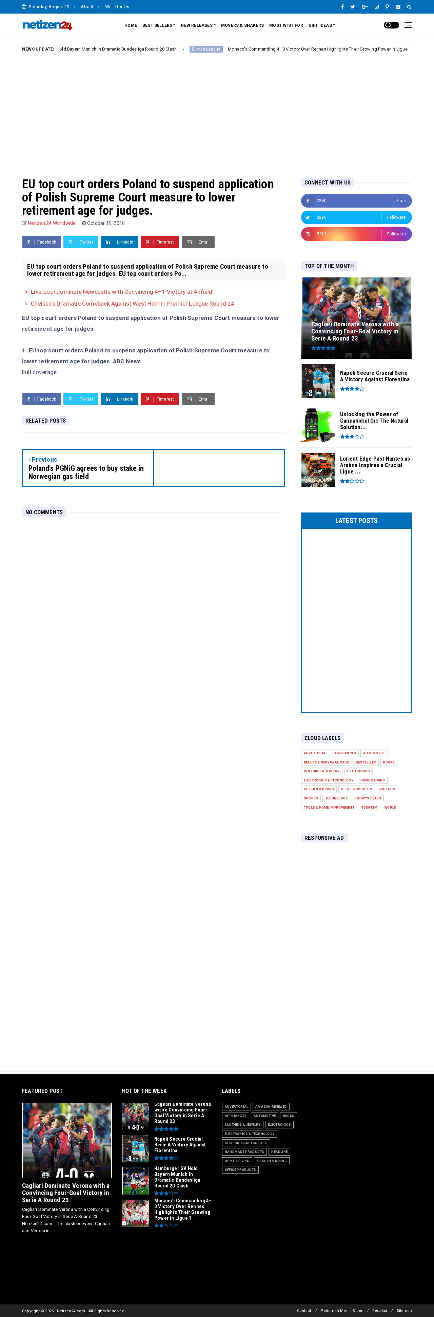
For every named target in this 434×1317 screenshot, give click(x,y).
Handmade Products (244, 1152)
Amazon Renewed (271, 1106)
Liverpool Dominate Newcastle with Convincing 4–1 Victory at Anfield (121, 291)
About (87, 6)
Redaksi (379, 1311)
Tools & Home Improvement (329, 807)
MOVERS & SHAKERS (242, 25)
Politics (387, 789)
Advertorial (315, 753)
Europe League (175, 49)
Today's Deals (368, 798)
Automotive (374, 753)
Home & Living (372, 780)
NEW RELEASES (196, 25)
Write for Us (117, 6)
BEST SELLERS (157, 25)
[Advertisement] (217, 109)
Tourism (369, 807)
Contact (304, 1311)
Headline (279, 1152)
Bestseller (366, 762)
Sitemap (404, 1311)
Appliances (345, 753)
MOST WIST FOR (286, 25)
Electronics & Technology (328, 780)
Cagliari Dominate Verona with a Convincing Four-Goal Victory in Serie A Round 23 (66, 1193)
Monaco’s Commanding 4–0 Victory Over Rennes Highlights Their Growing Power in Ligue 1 (289, 49)
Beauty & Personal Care (326, 762)
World (390, 807)
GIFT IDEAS (320, 25)
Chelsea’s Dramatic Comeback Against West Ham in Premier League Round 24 (132, 303)
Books (389, 762)
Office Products (356, 789)
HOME (130, 25)
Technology (336, 798)
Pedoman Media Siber (342, 1311)
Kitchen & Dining (319, 789)
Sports (311, 798)
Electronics (358, 771)
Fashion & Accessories (246, 1143)
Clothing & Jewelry (322, 771)
